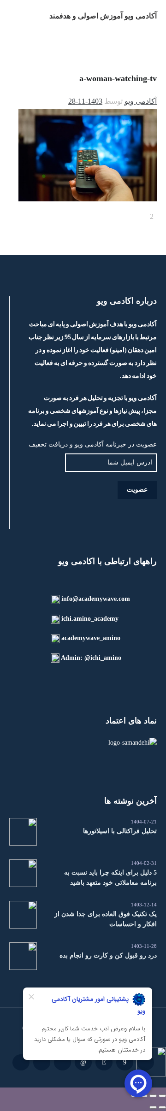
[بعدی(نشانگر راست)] (153, 1107)
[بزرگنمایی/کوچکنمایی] (162, 1095)
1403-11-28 (85, 101)
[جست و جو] (14, 16)
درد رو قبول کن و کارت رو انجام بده (108, 955)
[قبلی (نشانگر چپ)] (162, 1107)
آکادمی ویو (141, 101)
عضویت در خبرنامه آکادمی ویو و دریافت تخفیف (93, 444)
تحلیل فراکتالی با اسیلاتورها (120, 831)
